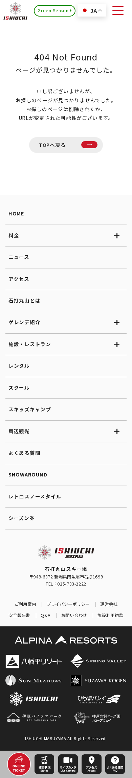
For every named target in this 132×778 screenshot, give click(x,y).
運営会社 (108, 604)
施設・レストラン (29, 343)
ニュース (18, 256)
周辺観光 (19, 431)
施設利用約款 (110, 615)
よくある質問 (24, 452)
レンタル (19, 365)
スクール (19, 387)
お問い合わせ (74, 615)
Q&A (45, 615)
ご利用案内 (25, 604)
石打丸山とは (24, 300)
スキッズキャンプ (29, 409)
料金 (13, 235)
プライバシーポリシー (68, 604)
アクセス (18, 278)
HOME (16, 213)
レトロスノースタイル (34, 496)
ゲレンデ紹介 (24, 322)
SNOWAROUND (27, 474)
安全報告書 (19, 615)
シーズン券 (21, 517)
